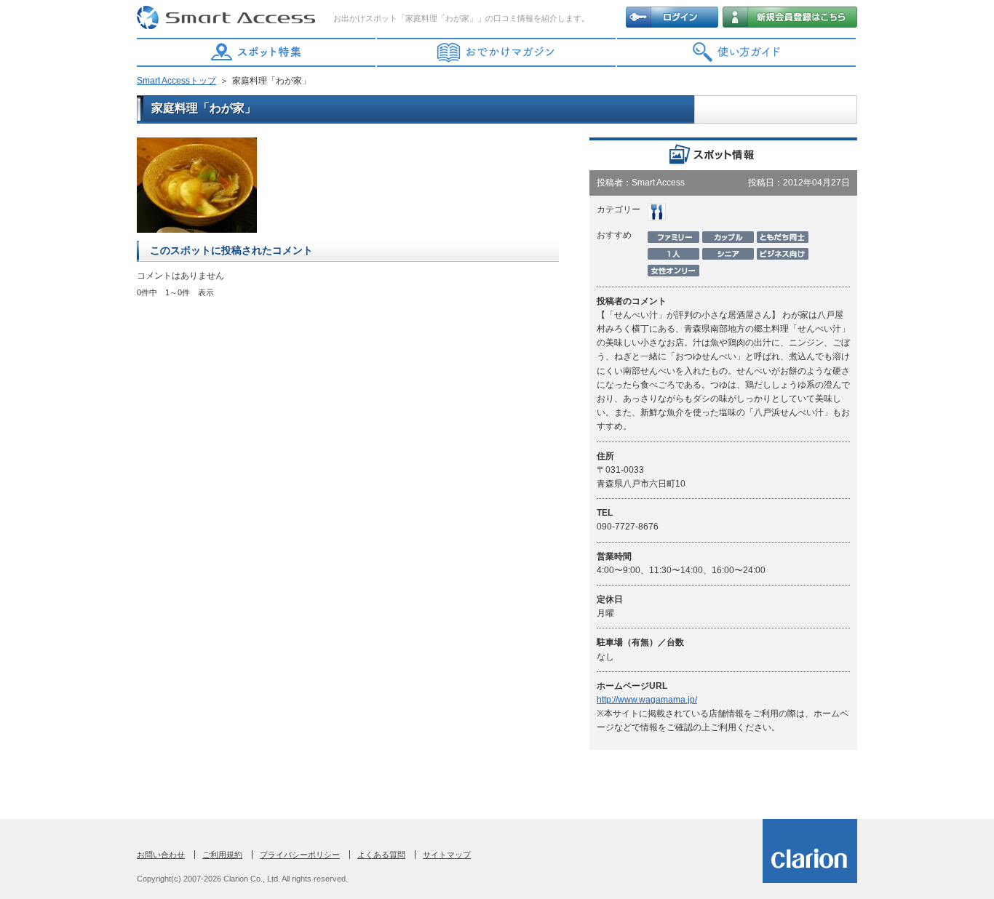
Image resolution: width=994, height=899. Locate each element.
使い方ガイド (737, 52)
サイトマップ (447, 854)
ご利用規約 (222, 854)
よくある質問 (381, 854)
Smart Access (228, 18)
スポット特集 (257, 52)
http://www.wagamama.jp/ (647, 700)
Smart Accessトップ (176, 81)
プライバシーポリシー (300, 854)
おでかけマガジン (497, 52)
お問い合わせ (161, 854)
